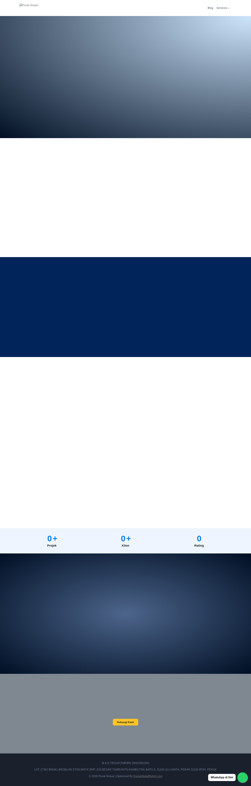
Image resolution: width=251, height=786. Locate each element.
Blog (210, 7)
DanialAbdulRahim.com (147, 776)
